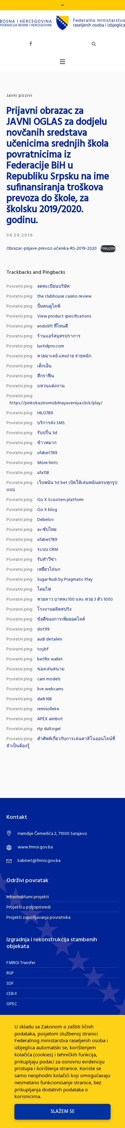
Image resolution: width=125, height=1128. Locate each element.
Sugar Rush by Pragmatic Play (65, 579)
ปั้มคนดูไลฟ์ (48, 306)
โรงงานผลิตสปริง (54, 609)
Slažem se (63, 1111)
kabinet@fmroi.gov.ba (39, 860)
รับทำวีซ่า (46, 559)
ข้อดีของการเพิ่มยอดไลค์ (61, 619)
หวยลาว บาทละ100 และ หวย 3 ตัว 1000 (75, 599)
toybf (42, 649)
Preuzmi (108, 248)
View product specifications (64, 316)
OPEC (11, 1004)
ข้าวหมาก (46, 443)
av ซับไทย (46, 529)
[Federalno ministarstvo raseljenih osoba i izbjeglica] (62, 22)
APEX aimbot (50, 719)
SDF (10, 983)
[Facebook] (30, 44)
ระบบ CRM (47, 549)
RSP (10, 973)
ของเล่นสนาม (50, 669)
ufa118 (43, 473)
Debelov (45, 520)
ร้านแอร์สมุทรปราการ (58, 336)
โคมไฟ (44, 589)
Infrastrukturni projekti (27, 897)
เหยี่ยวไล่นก (48, 569)
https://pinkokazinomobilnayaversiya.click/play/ (56, 403)
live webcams (50, 689)
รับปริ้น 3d (47, 433)
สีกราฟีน (45, 376)
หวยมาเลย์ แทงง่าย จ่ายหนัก (64, 356)
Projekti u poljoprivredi (28, 907)
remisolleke (48, 709)
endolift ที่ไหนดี (52, 326)
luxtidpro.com (50, 346)
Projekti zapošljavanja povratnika (38, 917)
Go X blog (47, 510)
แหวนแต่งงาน (51, 386)
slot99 (43, 629)
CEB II (11, 994)
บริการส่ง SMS (51, 423)
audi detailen (49, 639)
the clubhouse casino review (64, 296)
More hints (47, 463)
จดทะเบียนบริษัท (53, 286)
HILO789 (45, 413)
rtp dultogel (49, 729)
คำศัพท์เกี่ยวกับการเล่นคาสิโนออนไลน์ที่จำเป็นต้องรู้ (60, 742)
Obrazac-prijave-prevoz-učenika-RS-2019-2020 (51, 248)
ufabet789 (47, 453)
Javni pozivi (19, 95)
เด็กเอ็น (44, 366)
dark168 (44, 699)
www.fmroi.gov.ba (35, 847)
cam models (48, 679)
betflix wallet (50, 659)
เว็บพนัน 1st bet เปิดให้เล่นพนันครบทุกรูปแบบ (61, 486)
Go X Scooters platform (60, 500)
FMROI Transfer (20, 963)
